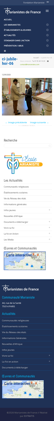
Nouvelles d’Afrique (13, 216)
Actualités (9, 35)
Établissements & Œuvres (17, 30)
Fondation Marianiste (33, 2)
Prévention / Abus (13, 45)
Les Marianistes (12, 24)
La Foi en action (10, 361)
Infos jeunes (10, 210)
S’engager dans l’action (16, 40)
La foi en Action (11, 233)
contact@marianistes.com (29, 64)
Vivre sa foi (9, 227)
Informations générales (15, 204)
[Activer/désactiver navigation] (47, 11)
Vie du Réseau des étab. (15, 198)
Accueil (8, 19)
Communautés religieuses (16, 186)
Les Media (9, 239)
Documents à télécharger (16, 222)
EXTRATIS (29, 415)
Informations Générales (14, 338)
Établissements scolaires (16, 192)
